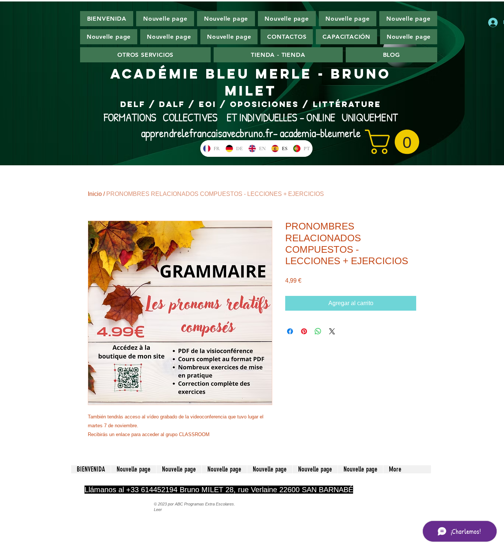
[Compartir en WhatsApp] (318, 331)
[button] (395, 142)
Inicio (95, 194)
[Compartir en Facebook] (290, 331)
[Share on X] (332, 331)
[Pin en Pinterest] (304, 331)
